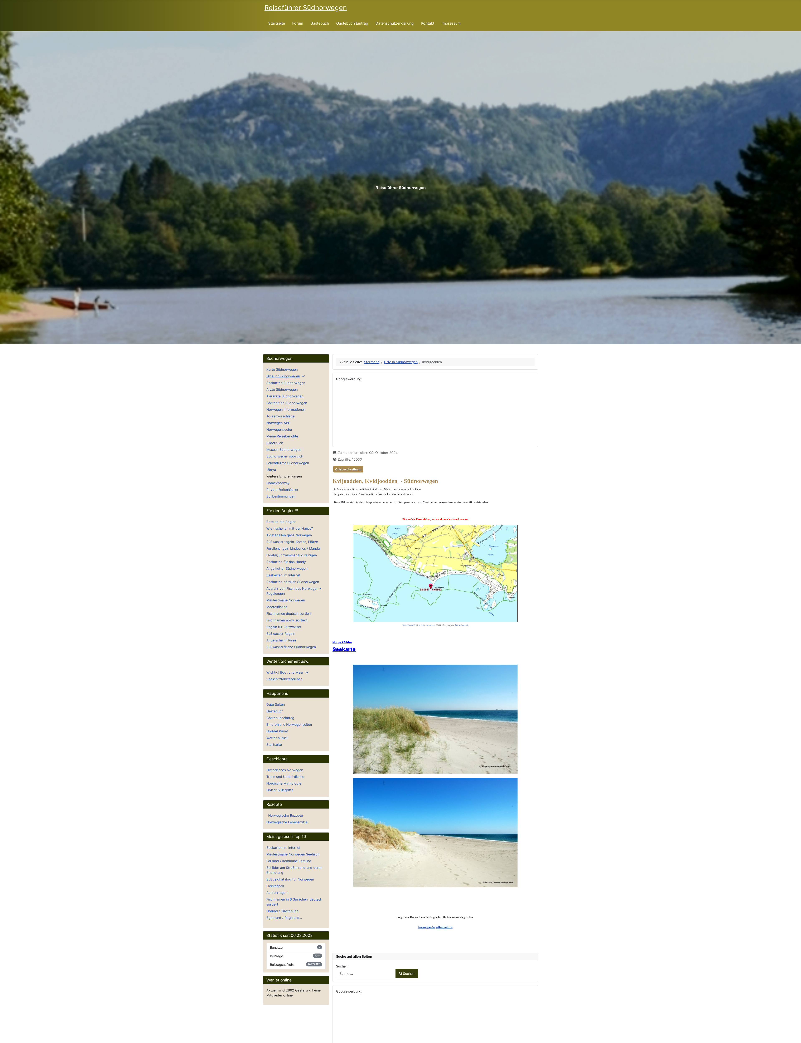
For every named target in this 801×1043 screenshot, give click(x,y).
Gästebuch (319, 23)
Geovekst (420, 625)
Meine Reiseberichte (282, 436)
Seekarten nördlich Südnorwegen (292, 582)
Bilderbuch (274, 443)
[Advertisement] (435, 414)
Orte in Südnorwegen (283, 376)
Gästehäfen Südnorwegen (286, 403)
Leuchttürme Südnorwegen (287, 463)
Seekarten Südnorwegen (285, 383)
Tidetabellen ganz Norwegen (289, 535)
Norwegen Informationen (286, 409)
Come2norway (278, 483)
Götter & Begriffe (279, 790)
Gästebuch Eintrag (352, 23)
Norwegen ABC (278, 423)
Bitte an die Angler (281, 522)
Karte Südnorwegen (282, 369)
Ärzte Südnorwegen (282, 389)
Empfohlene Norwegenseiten (289, 724)
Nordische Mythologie (283, 783)
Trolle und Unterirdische (285, 777)
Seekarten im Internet (283, 575)
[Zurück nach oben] (794, 1035)
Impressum (451, 23)
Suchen (342, 966)
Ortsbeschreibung (348, 469)
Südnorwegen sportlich (284, 456)
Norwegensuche (279, 429)
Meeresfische (276, 607)
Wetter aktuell (277, 738)
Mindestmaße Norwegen (285, 600)
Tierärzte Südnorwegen (284, 396)
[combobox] (366, 973)
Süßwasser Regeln (280, 633)
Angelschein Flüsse (281, 640)
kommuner (431, 625)
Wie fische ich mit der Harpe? (289, 528)
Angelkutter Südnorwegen (286, 568)
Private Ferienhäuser (282, 489)
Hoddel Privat (277, 731)
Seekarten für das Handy (286, 562)
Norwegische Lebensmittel (287, 822)
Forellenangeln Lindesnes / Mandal (293, 548)
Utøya (271, 469)
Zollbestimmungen (280, 496)
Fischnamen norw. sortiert (286, 620)
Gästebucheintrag (280, 718)
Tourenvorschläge (280, 416)
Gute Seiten (275, 704)
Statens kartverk (409, 625)
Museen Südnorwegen (283, 449)
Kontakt (427, 23)
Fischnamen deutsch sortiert (288, 613)
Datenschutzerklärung (394, 23)
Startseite (276, 23)
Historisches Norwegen (284, 770)
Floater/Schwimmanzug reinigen (291, 555)
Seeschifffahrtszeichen (284, 679)
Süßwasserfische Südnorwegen (291, 647)
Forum (297, 23)
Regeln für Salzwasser (283, 627)
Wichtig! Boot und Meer (285, 672)
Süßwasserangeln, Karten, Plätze (292, 542)
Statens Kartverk (461, 625)
